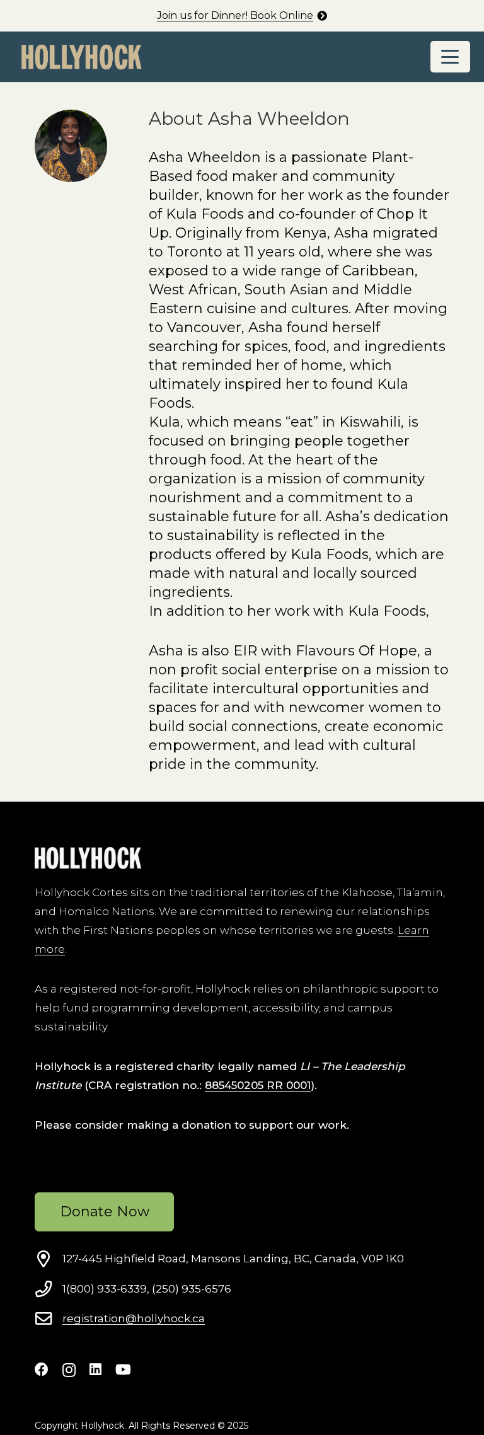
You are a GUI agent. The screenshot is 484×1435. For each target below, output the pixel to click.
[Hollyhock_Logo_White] (88, 858)
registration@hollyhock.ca (133, 1318)
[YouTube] (123, 1369)
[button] (450, 56)
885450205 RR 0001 (258, 1085)
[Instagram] (69, 1370)
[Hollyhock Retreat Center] (81, 57)
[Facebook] (42, 1369)
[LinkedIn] (95, 1369)
